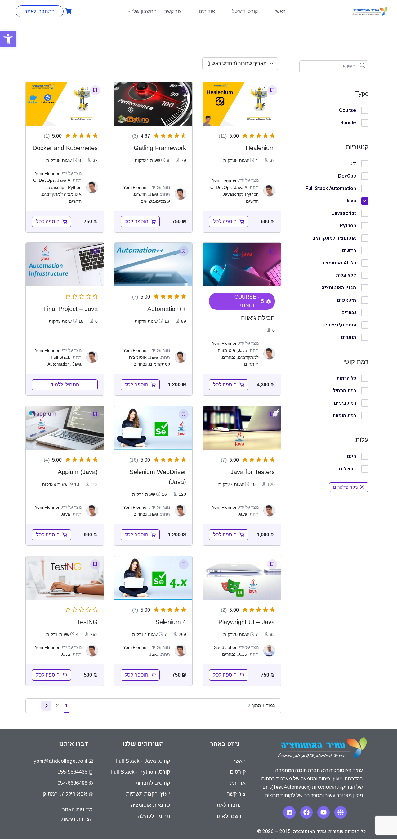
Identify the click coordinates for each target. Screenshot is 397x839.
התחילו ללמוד (65, 384)
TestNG (87, 622)
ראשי (280, 11)
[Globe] (340, 812)
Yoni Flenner (224, 180)
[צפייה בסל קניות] (68, 11)
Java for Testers (252, 471)
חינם (351, 456)
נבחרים (348, 312)
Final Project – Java (70, 308)
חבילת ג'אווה (258, 317)
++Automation (166, 308)
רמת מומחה (344, 415)
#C (352, 163)
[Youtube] (323, 812)
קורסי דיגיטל (245, 11)
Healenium (260, 147)
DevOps (347, 176)
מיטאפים (346, 300)
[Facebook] (306, 812)
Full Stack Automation (331, 188)
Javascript (344, 213)
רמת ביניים (345, 403)
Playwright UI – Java (246, 622)
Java (350, 201)
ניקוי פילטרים (345, 487)
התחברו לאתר (40, 11)
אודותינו (207, 11)
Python (348, 225)
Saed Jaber (225, 647)
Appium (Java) (78, 471)
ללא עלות (346, 275)
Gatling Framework (160, 147)
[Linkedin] (289, 812)
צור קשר (173, 11)
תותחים (348, 337)
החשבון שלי (144, 11)
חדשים (349, 250)
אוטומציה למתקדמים (334, 238)
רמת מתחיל (344, 390)
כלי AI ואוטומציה (338, 263)
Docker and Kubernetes (65, 147)
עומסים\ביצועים (339, 325)
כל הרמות (346, 378)
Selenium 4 (170, 622)
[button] (8, 39)
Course (347, 110)
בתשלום (347, 469)
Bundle (348, 123)
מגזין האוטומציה (339, 287)
